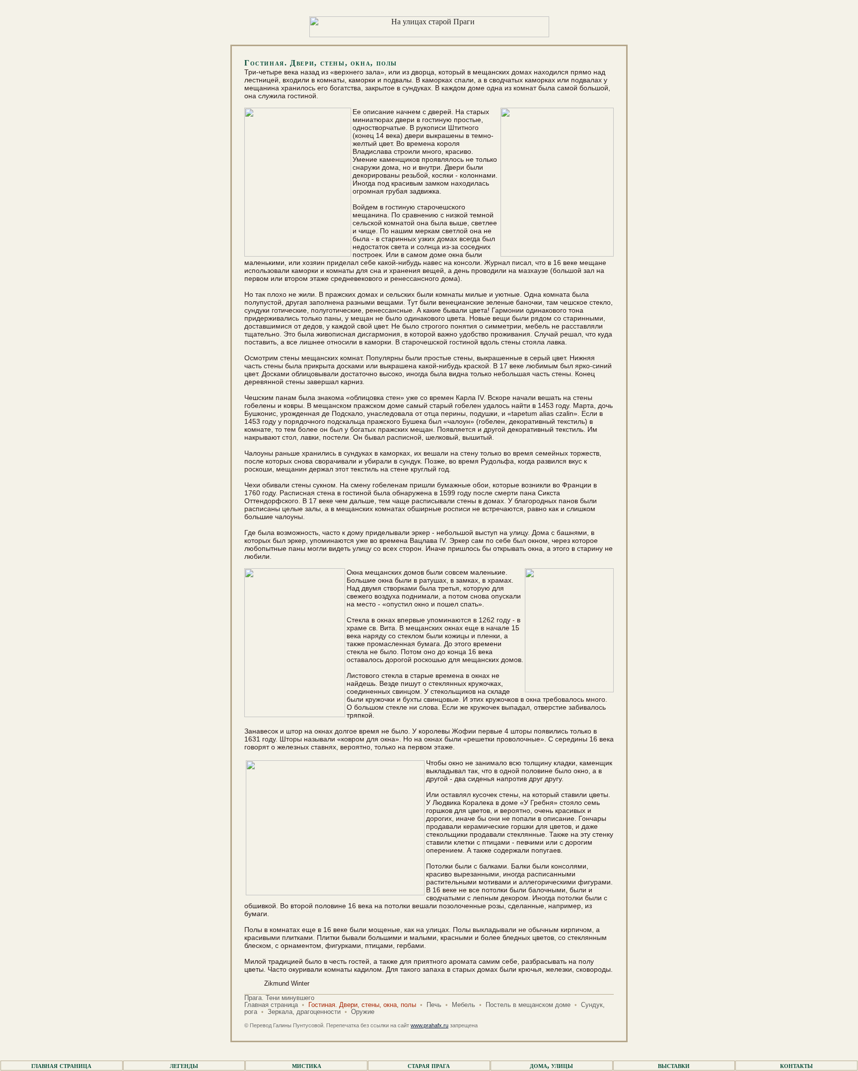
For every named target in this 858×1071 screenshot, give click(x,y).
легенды (184, 1065)
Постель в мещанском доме (528, 1005)
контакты (796, 1065)
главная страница (61, 1065)
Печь (434, 1005)
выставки (674, 1065)
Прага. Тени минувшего (279, 998)
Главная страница (271, 1005)
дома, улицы (551, 1065)
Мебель (463, 1005)
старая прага (429, 1065)
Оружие (362, 1011)
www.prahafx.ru (429, 1025)
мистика (306, 1065)
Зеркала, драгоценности (304, 1011)
